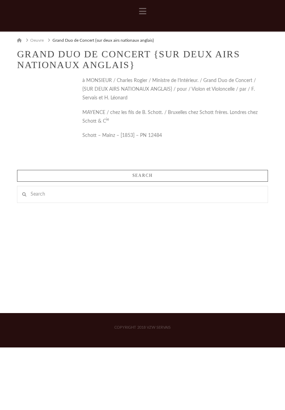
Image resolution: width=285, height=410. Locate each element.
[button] (142, 11)
